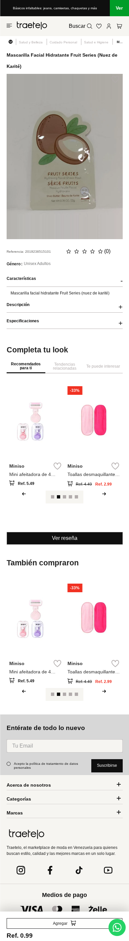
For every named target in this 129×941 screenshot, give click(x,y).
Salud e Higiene (96, 42)
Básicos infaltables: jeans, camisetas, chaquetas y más (55, 8)
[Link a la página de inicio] (11, 41)
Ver (119, 8)
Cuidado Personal (63, 42)
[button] (28, 498)
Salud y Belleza (31, 42)
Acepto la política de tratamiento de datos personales (46, 765)
